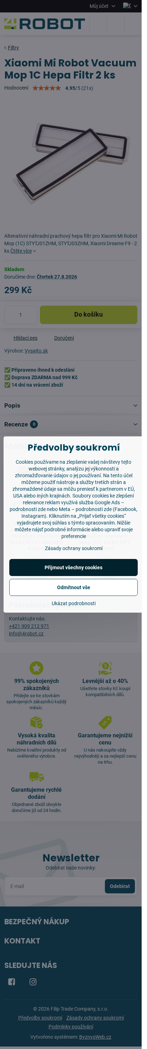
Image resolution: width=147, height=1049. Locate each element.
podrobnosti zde (94, 509)
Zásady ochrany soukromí (73, 548)
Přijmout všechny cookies (73, 567)
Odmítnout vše (73, 587)
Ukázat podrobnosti (74, 603)
